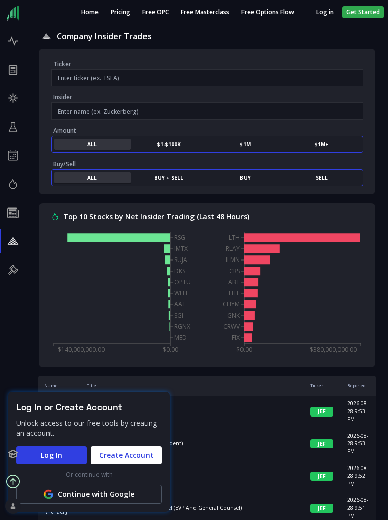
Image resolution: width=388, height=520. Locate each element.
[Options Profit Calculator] (13, 70)
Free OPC (155, 12)
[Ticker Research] (13, 127)
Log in (325, 12)
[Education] (13, 454)
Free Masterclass (205, 12)
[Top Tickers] (13, 184)
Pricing (120, 12)
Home (90, 12)
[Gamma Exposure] (13, 98)
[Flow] (13, 41)
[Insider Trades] (13, 241)
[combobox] (207, 77)
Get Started (363, 12)
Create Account (126, 455)
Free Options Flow (267, 12)
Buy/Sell (64, 164)
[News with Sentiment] (13, 212)
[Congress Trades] (13, 269)
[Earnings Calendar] (13, 155)
